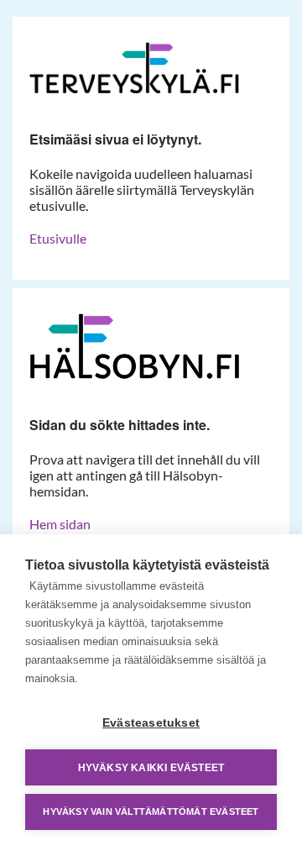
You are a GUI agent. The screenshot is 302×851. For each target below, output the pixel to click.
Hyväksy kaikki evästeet (151, 768)
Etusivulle (57, 238)
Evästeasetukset (151, 723)
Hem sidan (60, 524)
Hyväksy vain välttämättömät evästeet (150, 811)
